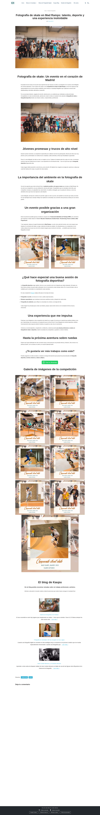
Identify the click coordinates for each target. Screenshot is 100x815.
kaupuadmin (51, 21)
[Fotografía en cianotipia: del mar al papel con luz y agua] (49, 630)
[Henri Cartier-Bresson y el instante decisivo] (49, 654)
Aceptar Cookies (33, 812)
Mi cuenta (76, 3)
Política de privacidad (65, 812)
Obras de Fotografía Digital (45, 3)
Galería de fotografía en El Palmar (49, 614)
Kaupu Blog (56, 3)
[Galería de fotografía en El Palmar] (49, 605)
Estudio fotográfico (52, 10)
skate (30, 677)
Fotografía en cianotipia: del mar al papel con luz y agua (49, 640)
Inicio (23, 3)
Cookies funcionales (56, 810)
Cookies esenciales (44, 810)
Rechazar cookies (54, 812)
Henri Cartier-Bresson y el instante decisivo (49, 663)
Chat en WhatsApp (51, 362)
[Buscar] (85, 2)
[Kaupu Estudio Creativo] (12, 3)
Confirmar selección (44, 812)
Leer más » (54, 619)
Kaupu (32, 293)
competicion (24, 677)
